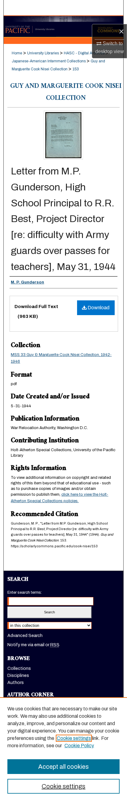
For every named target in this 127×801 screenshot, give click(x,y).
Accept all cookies (63, 766)
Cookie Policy (79, 745)
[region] (63, 749)
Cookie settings (74, 738)
